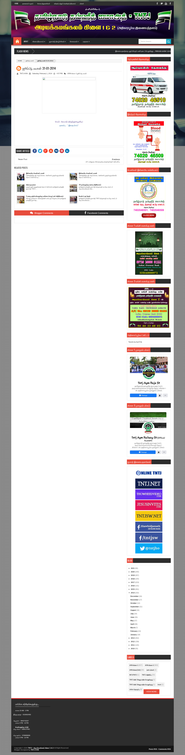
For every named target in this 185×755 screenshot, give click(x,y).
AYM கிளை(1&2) (135, 670)
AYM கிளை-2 (149, 665)
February (134, 631)
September (134, 607)
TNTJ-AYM (24, 73)
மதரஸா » (86, 41)
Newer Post (22, 159)
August (133, 610)
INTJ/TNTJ (133, 675)
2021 (133, 568)
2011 (133, 645)
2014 (133, 593)
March (133, 628)
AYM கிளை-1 (72, 73)
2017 (133, 582)
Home (16, 3)
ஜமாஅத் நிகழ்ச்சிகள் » (57, 41)
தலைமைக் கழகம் (27, 3)
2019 (133, 575)
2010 (133, 649)
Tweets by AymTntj (135, 342)
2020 (133, 572)
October (133, 603)
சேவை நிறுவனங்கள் (43, 3)
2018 (133, 579)
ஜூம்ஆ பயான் (30, 61)
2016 (133, 586)
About (26, 41)
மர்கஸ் (82, 3)
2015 (133, 589)
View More (151, 692)
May (132, 621)
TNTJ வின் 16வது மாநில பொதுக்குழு (141, 684)
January (133, 635)
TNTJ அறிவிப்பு (147, 675)
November (134, 600)
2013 (133, 638)
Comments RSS (164, 749)
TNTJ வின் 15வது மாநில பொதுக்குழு (141, 680)
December (134, 596)
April (132, 624)
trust (159, 684)
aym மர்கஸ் (150, 670)
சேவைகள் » (74, 41)
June (132, 617)
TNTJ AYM (35, 750)
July (132, 614)
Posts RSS (153, 749)
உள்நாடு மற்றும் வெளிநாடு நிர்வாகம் (65, 3)
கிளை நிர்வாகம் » (39, 41)
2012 (133, 642)
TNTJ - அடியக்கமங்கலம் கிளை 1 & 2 (40, 748)
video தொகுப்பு (134, 689)
